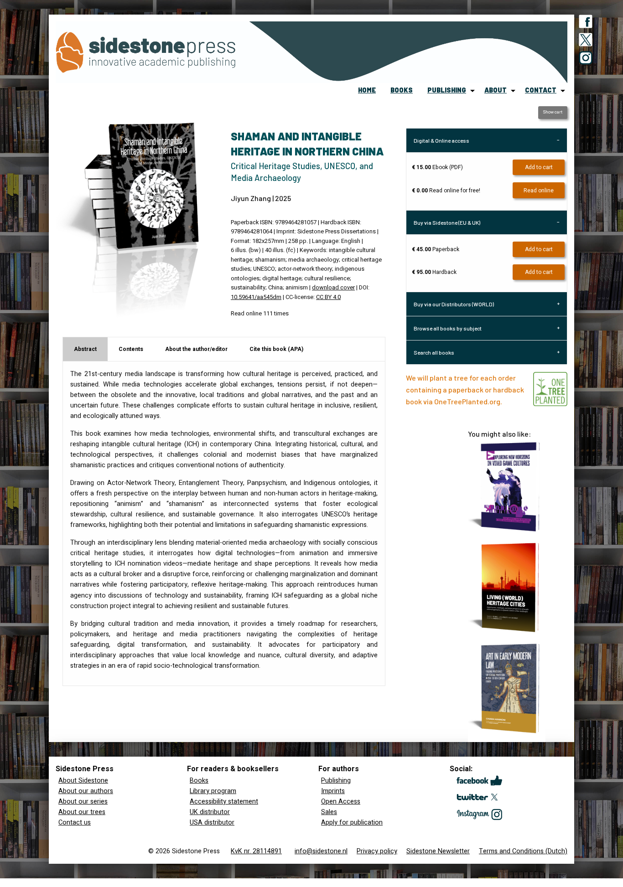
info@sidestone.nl (321, 851)
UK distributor (210, 812)
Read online (539, 190)
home (367, 90)
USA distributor (212, 822)
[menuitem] (367, 90)
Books (199, 780)
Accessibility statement (224, 801)
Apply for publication (352, 822)
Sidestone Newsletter (438, 851)
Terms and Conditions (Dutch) (523, 851)
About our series (83, 801)
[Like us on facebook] (585, 23)
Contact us (74, 822)
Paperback (435, 249)
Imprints (333, 791)
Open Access (340, 801)
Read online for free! (446, 190)
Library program (213, 791)
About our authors (85, 791)
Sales (329, 812)
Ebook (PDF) (437, 167)
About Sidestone (83, 780)
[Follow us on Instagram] (585, 59)
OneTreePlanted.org (467, 401)
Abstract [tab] (85, 349)
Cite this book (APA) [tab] (276, 349)
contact (540, 90)
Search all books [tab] (434, 352)
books (401, 90)
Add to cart (539, 167)
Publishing (336, 780)
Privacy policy (377, 851)
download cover (333, 288)
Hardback (434, 272)
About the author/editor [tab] (196, 349)
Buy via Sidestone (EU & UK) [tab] (447, 222)
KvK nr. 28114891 (256, 851)
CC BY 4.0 (328, 297)
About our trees (81, 812)
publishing (446, 90)
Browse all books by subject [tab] (448, 328)
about (495, 90)
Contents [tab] (131, 349)
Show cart (552, 112)
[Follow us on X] (585, 41)
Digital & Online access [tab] (441, 140)
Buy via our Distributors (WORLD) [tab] (454, 304)
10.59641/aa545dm (256, 297)
